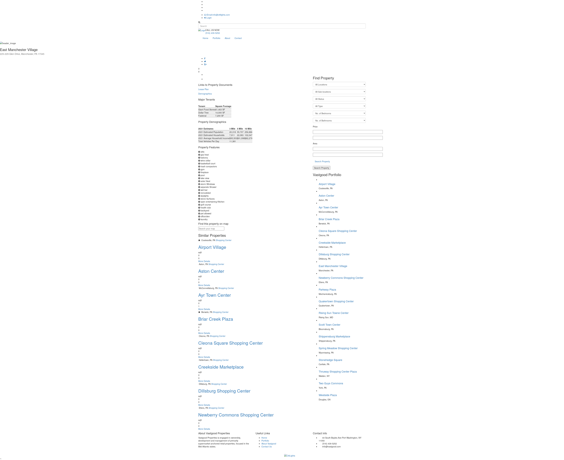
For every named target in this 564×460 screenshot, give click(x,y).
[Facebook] (204, 58)
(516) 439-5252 (212, 32)
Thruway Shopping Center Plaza (338, 371)
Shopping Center (223, 240)
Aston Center (211, 271)
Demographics (205, 93)
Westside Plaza (328, 395)
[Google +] (205, 64)
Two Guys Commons (331, 383)
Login (209, 17)
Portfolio (216, 38)
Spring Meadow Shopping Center (338, 348)
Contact (238, 38)
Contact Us (266, 446)
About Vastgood (268, 443)
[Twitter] (205, 61)
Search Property (322, 161)
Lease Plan (203, 89)
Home (205, 38)
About (227, 38)
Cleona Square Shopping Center (230, 343)
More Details (204, 261)
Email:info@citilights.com (218, 14)
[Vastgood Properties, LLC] (201, 30)
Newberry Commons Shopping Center (236, 415)
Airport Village (212, 247)
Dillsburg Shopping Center (224, 391)
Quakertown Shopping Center (336, 301)
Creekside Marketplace (221, 367)
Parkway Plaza (327, 289)
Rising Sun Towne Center (334, 313)
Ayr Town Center (214, 295)
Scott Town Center (329, 324)
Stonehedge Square (330, 360)
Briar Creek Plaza (215, 319)
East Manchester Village (333, 266)
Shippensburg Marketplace (334, 336)
